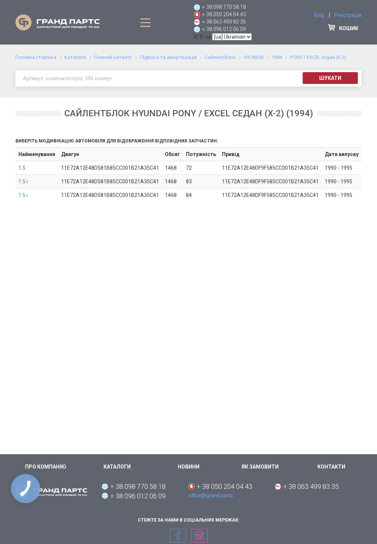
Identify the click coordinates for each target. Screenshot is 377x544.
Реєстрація (348, 15)
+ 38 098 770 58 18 (224, 7)
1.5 (21, 168)
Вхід (319, 15)
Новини (189, 467)
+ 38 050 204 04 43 (224, 14)
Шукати (330, 78)
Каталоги (117, 467)
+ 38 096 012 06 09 (224, 29)
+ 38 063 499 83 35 (224, 22)
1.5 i (23, 181)
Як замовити (260, 467)
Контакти (331, 467)
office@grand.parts (210, 495)
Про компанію (45, 467)
